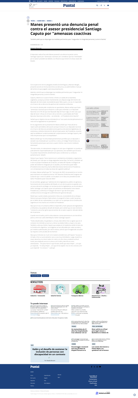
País (45, 380)
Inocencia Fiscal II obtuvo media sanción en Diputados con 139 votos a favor (59, 312)
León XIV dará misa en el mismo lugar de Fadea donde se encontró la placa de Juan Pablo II (93, 136)
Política (32, 385)
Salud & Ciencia (56, 296)
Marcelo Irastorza (96, 130)
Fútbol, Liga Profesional (97, 326)
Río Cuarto (40, 1)
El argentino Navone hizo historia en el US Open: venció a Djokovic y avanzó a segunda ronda (93, 119)
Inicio (34, 1)
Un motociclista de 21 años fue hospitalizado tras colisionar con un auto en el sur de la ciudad (79, 332)
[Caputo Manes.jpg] (56, 49)
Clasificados (80, 1)
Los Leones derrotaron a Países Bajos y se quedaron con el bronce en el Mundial (100, 349)
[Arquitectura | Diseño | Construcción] (101, 289)
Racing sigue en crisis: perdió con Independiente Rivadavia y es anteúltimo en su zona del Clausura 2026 (93, 147)
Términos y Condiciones (34, 391)
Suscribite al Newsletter (93, 376)
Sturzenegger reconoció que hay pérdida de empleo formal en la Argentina (79, 349)
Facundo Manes (36, 275)
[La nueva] (39, 308)
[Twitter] (28, 21)
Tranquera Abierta (77, 296)
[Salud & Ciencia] (60, 289)
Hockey (93, 344)
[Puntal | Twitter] (104, 5)
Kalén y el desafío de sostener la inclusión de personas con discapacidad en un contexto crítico (49, 353)
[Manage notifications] (134, 395)
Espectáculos (64, 1)
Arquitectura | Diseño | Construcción (99, 296)
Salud (32, 345)
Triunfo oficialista (55, 314)
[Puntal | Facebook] (92, 367)
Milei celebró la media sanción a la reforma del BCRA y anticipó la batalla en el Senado (79, 312)
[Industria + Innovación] (39, 289)
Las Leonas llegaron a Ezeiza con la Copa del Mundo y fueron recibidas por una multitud (93, 113)
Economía (74, 344)
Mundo (59, 374)
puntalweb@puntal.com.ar (72, 393)
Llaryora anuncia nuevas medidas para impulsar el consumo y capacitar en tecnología (92, 126)
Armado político (34, 314)
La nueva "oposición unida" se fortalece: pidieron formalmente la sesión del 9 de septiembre (39, 312)
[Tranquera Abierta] (80, 289)
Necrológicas (47, 383)
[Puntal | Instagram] (97, 367)
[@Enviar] (28, 24)
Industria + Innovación (37, 296)
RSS (96, 385)
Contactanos (93, 379)
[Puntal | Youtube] (108, 5)
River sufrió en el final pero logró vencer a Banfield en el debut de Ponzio (100, 331)
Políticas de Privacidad (44, 391)
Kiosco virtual (72, 1)
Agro (59, 377)
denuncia (45, 275)
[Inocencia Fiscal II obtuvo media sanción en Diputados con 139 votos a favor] (60, 308)
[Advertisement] (71, 72)
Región (45, 1)
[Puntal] (34, 368)
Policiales (56, 1)
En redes (73, 314)
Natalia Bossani (51, 360)
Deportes (50, 1)
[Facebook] (28, 17)
